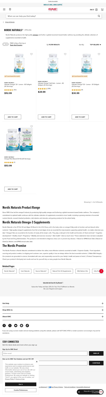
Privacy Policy (9, 379)
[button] (4, 9)
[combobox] (54, 16)
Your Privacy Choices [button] (57, 387)
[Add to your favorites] (32, 54)
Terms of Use (20, 379)
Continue (96, 363)
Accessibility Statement (83, 387)
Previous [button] (4, 22)
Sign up (96, 353)
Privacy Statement (41, 387)
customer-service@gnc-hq (86, 331)
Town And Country (16, 45)
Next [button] (101, 271)
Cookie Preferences (21, 390)
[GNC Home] (53, 9)
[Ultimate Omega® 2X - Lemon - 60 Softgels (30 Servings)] (19, 63)
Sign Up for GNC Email (10, 349)
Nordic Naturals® (9, 271)
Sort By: (81, 45)
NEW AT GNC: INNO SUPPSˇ (53, 5)
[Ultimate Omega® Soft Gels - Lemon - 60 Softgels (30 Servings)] (53, 63)
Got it (21, 384)
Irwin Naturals (25, 271)
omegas (35, 35)
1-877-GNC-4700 (65, 331)
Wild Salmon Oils (82, 271)
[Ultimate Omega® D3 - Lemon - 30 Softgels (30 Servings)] (86, 63)
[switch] (5, 44)
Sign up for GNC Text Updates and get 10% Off (18, 359)
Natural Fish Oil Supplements (62, 271)
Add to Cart (13, 117)
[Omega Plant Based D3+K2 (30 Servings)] (19, 139)
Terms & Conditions (70, 387)
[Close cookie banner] (37, 362)
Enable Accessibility (53, 1)
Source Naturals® (41, 271)
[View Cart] (103, 9)
